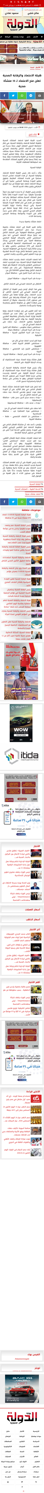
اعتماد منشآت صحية (33, 494)
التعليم (37, 1461)
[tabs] (11, 2)
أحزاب (22, 1466)
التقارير (22, 1441)
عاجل (28, 36)
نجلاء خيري (33, 134)
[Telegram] (30, 95)
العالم (36, 1456)
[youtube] (25, 2)
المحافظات (8, 1441)
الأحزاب (22, 1456)
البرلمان (8, 1436)
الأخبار (35, 36)
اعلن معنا (36, 1476)
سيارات (36, 1471)
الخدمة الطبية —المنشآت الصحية (28, 489)
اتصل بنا (8, 1476)
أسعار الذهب (33, 919)
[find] (18, 2)
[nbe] (22, 59)
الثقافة (36, 1451)
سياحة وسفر (22, 1471)
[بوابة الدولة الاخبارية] (22, 1389)
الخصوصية (22, 1476)
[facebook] (33, 2)
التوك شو (23, 1461)
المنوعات (22, 1446)
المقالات (8, 1451)
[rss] (22, 2)
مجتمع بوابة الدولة (8, 1461)
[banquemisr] (22, 49)
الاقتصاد (36, 1446)
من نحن (7, 1471)
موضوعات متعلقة (31, 510)
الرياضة (7, 36)
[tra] (22, 1067)
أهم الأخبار (34, 982)
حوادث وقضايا (18, 36)
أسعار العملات (32, 909)
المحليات (8, 1456)
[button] (3, 1388)
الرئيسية (36, 1431)
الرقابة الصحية (35, 484)
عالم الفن (36, 1466)
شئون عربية (8, 1466)
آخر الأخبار (35, 929)
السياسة (36, 1441)
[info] (15, 2)
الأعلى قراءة (33, 1091)
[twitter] (29, 2)
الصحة (22, 1451)
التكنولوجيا (8, 1446)
